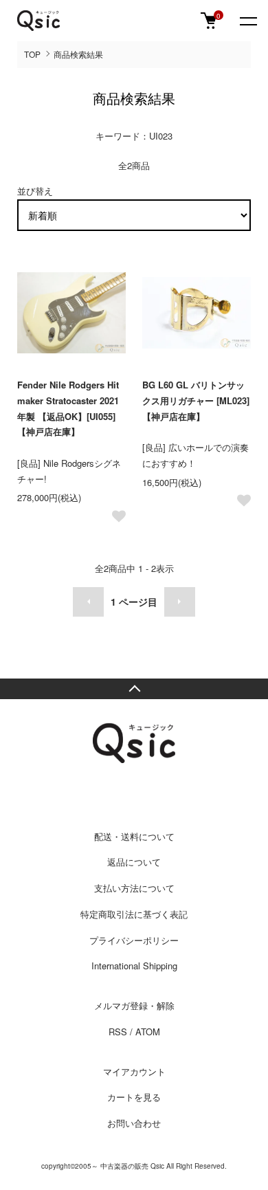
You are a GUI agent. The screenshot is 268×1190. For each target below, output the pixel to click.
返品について (134, 861)
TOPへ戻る (134, 689)
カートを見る (134, 1096)
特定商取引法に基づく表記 (134, 914)
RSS (118, 1031)
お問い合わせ (134, 1123)
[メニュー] (247, 20)
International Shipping (134, 965)
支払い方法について (134, 887)
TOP (32, 54)
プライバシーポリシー (134, 940)
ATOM (147, 1031)
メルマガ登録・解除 (134, 1005)
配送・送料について (134, 836)
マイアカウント (134, 1071)
